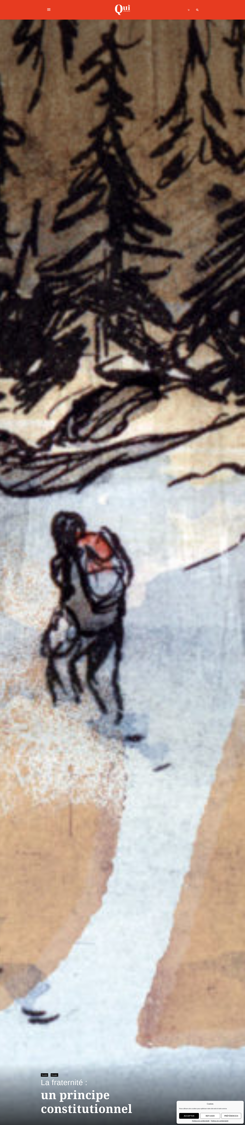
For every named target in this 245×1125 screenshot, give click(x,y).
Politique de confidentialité (201, 1121)
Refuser (210, 1116)
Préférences (231, 1116)
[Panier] (189, 9)
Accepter (189, 1116)
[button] (197, 10)
